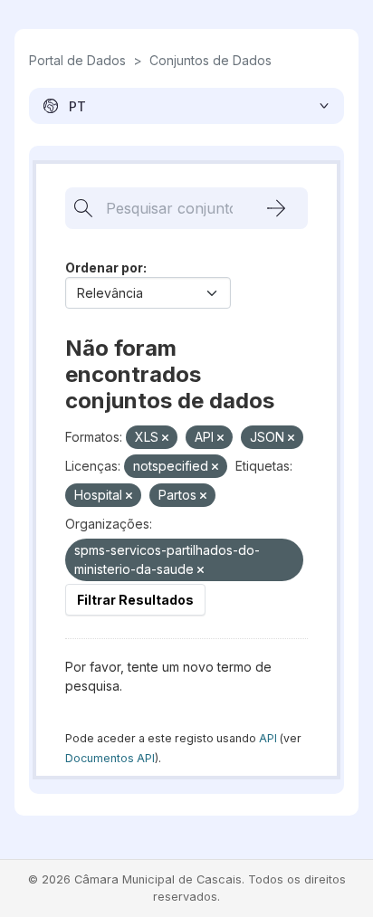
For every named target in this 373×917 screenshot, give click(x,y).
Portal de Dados (77, 60)
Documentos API (110, 758)
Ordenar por (104, 267)
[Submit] (276, 208)
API (268, 738)
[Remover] (165, 438)
